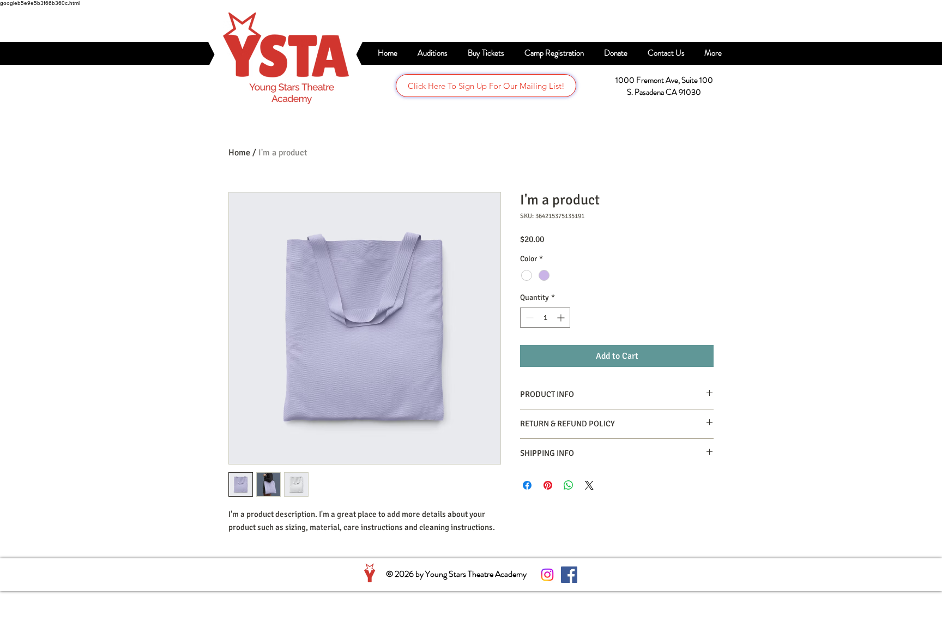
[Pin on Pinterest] (547, 485)
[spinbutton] (545, 317)
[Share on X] (589, 485)
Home (239, 152)
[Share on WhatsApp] (568, 485)
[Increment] (562, 317)
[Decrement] (528, 317)
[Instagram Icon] (547, 574)
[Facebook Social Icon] (569, 574)
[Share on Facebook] (527, 485)
